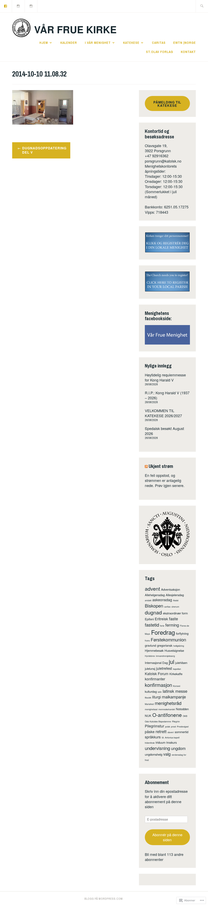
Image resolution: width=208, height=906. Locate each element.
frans (147, 640)
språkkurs (153, 736)
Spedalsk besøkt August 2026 (164, 431)
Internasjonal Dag (156, 662)
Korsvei (176, 685)
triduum (160, 742)
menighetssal (151, 709)
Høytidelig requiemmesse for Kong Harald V (165, 377)
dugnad (153, 612)
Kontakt (188, 52)
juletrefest (164, 668)
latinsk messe (175, 691)
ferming (172, 625)
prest (173, 726)
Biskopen (154, 605)
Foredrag (163, 632)
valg (167, 754)
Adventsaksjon (170, 589)
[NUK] (18, 5)
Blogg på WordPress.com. (104, 899)
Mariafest (149, 704)
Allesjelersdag (175, 595)
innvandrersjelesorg (165, 655)
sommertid (181, 732)
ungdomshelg (153, 754)
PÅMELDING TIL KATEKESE (167, 104)
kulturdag (151, 691)
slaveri (171, 732)
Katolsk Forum (156, 673)
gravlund (150, 645)
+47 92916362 (156, 155)
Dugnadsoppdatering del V (44, 150)
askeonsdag (162, 599)
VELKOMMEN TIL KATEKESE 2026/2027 (163, 413)
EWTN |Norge (184, 42)
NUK (148, 715)
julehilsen (181, 662)
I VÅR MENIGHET (98, 42)
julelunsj (150, 668)
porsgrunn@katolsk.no (163, 161)
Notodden (182, 709)
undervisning (157, 748)
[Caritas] (31, 5)
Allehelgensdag (155, 595)
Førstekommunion (168, 639)
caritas (167, 606)
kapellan (177, 668)
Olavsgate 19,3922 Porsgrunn (158, 148)
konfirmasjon (158, 684)
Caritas (159, 42)
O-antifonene (167, 714)
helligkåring (178, 645)
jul (171, 662)
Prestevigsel (182, 726)
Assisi (175, 600)
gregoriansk (164, 645)
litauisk (148, 697)
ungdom (178, 748)
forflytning (182, 633)
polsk (167, 726)
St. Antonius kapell (170, 737)
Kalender (68, 42)
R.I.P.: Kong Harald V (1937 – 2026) (167, 395)
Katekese (131, 42)
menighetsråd (168, 703)
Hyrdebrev (150, 655)
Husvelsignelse (174, 650)
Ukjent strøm (161, 466)
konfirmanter (155, 678)
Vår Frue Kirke (75, 29)
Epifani (149, 619)
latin (160, 691)
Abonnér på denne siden (167, 837)
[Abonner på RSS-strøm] (146, 466)
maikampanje (174, 697)
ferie (162, 625)
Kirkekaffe (175, 674)
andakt (148, 600)
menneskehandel (166, 709)
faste (173, 619)
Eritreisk (161, 618)
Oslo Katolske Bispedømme (158, 721)
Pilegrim (176, 721)
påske (150, 731)
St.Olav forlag (159, 52)
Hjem (43, 42)
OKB (185, 715)
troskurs (171, 742)
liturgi (156, 696)
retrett (161, 731)
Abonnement (157, 782)
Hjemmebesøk (154, 650)
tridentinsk (150, 742)
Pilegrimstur (154, 725)
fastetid (152, 625)
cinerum (175, 606)
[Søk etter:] (202, 6)
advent (152, 588)
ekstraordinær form (175, 613)
